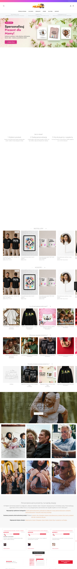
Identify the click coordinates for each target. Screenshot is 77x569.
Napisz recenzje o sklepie (65, 562)
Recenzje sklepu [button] (38, 555)
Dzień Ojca (52, 520)
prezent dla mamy (63, 515)
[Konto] (70, 6)
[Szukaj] (3, 6)
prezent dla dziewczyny (51, 515)
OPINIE (44, 11)
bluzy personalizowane (58, 510)
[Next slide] (76, 541)
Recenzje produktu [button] (38, 552)
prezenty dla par (41, 517)
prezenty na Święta (61, 520)
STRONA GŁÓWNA (22, 11)
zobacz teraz (38, 413)
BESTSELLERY (38, 228)
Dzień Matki (45, 520)
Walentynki (28, 520)
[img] (6, 532)
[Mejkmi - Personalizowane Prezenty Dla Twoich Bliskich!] (38, 5)
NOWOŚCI (38, 267)
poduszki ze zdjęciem (46, 510)
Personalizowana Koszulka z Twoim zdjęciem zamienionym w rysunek (38, 531)
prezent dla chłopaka (38, 515)
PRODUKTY (38, 11)
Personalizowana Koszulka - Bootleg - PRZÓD (14, 530)
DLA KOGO (31, 11)
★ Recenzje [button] (75, 286)
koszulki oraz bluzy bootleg (43, 512)
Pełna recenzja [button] (6, 548)
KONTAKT (57, 11)
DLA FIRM (50, 11)
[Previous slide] (1, 541)
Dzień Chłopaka (36, 520)
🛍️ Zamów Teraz (11, 42)
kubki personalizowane (32, 510)
